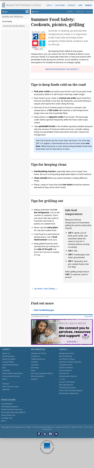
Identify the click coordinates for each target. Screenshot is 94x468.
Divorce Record (65, 370)
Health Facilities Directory (11, 409)
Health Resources (38, 359)
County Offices (8, 362)
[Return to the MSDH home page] (22, 5)
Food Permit (64, 373)
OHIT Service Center (10, 386)
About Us (6, 353)
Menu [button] (5, 11)
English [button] (89, 12)
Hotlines (34, 362)
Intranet (5, 383)
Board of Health (8, 359)
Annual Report (7, 403)
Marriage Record (66, 385)
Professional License (67, 387)
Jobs (4, 367)
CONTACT (72, 5)
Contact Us (35, 356)
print (37, 12)
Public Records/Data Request (70, 390)
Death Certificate (66, 367)
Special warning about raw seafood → (62, 69)
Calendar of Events (38, 353)
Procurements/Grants (11, 376)
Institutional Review (10, 365)
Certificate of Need (67, 359)
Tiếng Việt (80, 12)
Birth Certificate (65, 356)
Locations (6, 370)
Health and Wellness (12, 16)
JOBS (80, 5)
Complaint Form (65, 365)
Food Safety (7, 21)
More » (4, 379)
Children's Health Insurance (70, 362)
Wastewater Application (69, 393)
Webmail (6, 389)
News (33, 370)
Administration (8, 356)
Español (70, 12)
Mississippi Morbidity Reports (13, 412)
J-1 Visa (62, 379)
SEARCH (88, 5)
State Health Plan (8, 415)
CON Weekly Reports (9, 406)
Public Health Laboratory (12, 373)
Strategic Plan (6, 418)
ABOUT (50, 5)
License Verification (67, 382)
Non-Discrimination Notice (42, 373)
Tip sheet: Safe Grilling (44, 288)
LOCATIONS (60, 5)
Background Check (66, 353)
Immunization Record (67, 376)
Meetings (35, 367)
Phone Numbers (37, 376)
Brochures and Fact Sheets (14, 26)
